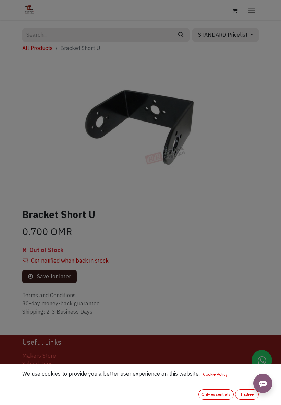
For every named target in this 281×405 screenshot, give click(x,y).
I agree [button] (247, 394)
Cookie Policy (215, 374)
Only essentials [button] (216, 394)
